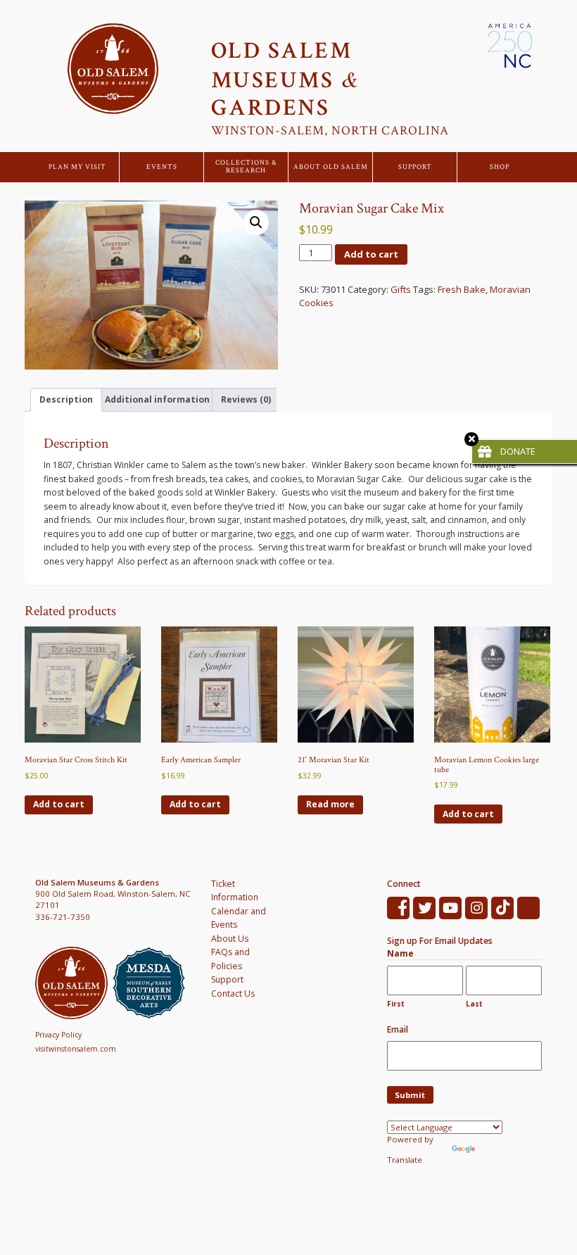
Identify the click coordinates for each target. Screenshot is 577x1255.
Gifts (401, 289)
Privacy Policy (58, 1035)
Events (161, 167)
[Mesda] (151, 983)
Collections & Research (246, 167)
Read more (330, 804)
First (396, 1004)
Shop (499, 167)
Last (474, 1004)
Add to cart (371, 254)
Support (415, 167)
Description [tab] (66, 399)
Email (397, 1029)
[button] (256, 222)
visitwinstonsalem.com (75, 1049)
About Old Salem (330, 167)
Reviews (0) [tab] (246, 399)
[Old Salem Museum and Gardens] (74, 983)
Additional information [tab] (157, 399)
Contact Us (233, 993)
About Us (229, 939)
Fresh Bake (462, 289)
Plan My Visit (77, 167)
